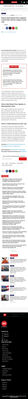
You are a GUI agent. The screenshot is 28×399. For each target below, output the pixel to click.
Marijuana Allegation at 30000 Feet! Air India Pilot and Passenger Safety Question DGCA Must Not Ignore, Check (18, 298)
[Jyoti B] (2, 25)
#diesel (7, 163)
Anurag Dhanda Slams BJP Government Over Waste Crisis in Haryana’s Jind (13, 184)
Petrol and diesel (19, 163)
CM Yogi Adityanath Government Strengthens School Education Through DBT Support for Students (13, 207)
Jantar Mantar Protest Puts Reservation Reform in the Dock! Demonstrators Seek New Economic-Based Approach (14, 246)
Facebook (6, 334)
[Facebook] (7, 28)
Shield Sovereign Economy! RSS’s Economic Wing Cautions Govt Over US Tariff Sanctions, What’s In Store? (18, 289)
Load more (13, 251)
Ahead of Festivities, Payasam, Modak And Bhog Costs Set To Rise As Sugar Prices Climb (14, 232)
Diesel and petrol (12, 163)
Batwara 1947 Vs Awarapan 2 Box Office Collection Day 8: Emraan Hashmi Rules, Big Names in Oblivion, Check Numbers (13, 228)
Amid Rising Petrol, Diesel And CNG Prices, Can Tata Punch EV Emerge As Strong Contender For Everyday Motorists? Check (12, 72)
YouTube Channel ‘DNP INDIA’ (18, 149)
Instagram (6, 336)
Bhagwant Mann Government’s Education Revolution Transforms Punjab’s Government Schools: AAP (13, 202)
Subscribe (23, 158)
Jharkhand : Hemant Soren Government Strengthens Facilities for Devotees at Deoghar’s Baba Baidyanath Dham (12, 180)
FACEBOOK (23, 151)
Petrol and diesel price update (7, 165)
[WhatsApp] (16, 28)
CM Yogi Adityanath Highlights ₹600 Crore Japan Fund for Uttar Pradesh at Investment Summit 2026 (13, 197)
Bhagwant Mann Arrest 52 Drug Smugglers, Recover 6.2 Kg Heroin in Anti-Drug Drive (13, 188)
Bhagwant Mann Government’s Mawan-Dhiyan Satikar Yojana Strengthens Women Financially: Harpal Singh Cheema (14, 192)
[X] (10, 28)
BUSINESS (3, 13)
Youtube (6, 340)
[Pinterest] (13, 28)
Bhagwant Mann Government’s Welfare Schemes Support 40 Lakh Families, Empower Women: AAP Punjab (13, 212)
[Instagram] (2, 336)
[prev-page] (2, 304)
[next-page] (4, 304)
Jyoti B (6, 24)
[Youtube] (2, 340)
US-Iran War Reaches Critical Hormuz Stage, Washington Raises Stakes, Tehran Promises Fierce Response (13, 236)
